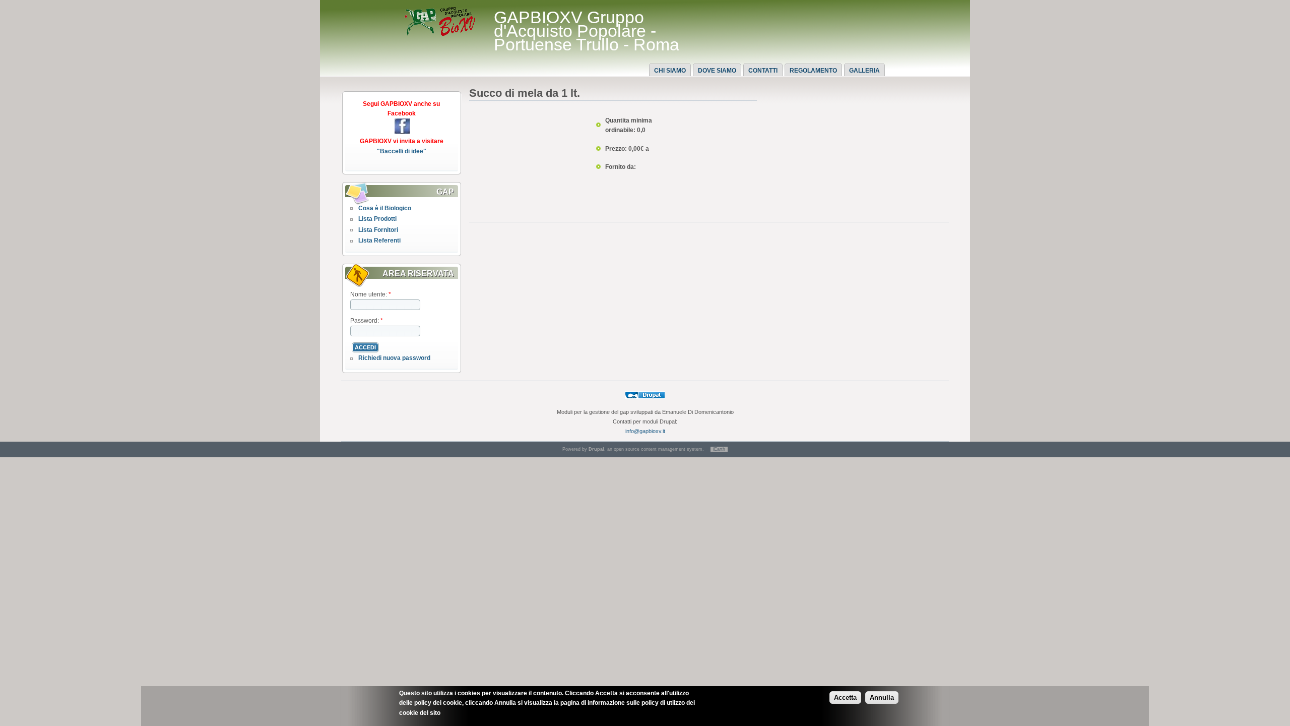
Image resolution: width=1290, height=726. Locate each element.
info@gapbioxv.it (645, 431)
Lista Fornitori (378, 229)
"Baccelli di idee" (401, 151)
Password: (366, 320)
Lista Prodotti (377, 218)
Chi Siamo (670, 70)
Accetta (845, 697)
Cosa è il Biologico (384, 208)
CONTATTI (763, 70)
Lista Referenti (379, 240)
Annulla (882, 697)
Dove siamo (717, 70)
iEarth (719, 449)
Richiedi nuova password (394, 357)
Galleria (864, 70)
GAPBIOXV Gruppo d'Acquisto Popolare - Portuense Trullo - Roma (586, 31)
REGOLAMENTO (813, 70)
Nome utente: (370, 294)
